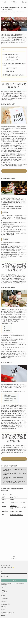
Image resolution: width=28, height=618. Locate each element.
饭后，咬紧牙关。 (10, 71)
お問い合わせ (4, 607)
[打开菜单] (1, 2)
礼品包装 (3, 596)
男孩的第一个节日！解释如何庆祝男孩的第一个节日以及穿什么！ (15, 478)
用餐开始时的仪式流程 (10, 68)
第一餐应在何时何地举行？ (11, 60)
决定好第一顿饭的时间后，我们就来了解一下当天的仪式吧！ (14, 64)
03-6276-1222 (13, 505)
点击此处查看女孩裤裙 (14, 171)
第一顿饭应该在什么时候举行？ (12, 57)
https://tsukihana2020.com (16, 514)
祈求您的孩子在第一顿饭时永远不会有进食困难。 (13, 75)
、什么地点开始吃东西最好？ (10, 54)
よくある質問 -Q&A (5, 604)
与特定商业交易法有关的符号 (7, 612)
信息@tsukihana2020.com (16, 511)
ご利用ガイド (4, 601)
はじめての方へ (4, 598)
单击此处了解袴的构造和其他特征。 (14, 458)
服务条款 (3, 584)
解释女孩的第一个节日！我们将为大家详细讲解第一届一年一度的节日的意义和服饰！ (15, 482)
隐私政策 (21, 583)
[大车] (25, 2)
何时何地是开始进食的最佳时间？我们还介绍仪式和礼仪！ (15, 474)
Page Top (14, 558)
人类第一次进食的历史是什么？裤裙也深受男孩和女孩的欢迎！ (15, 469)
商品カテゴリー (4, 593)
